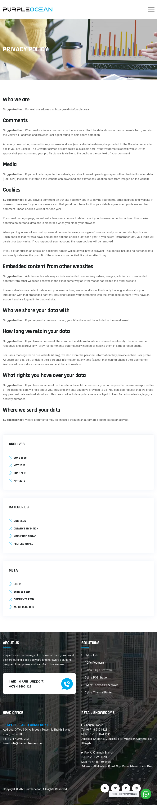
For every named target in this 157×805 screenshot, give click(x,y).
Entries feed (22, 592)
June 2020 (20, 458)
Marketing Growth (26, 536)
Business (20, 521)
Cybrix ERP (91, 655)
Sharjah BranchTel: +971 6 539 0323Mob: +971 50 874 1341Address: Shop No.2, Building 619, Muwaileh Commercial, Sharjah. (116, 734)
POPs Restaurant (95, 662)
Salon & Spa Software (99, 670)
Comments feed (24, 599)
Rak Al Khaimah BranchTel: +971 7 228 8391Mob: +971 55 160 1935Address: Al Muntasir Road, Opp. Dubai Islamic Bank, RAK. (117, 759)
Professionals (23, 544)
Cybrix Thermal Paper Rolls (102, 685)
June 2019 (20, 473)
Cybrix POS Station (96, 677)
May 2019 (19, 481)
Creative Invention (26, 528)
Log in (17, 584)
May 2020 (19, 465)
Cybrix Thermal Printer (99, 692)
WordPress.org (24, 607)
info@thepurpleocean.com (27, 743)
